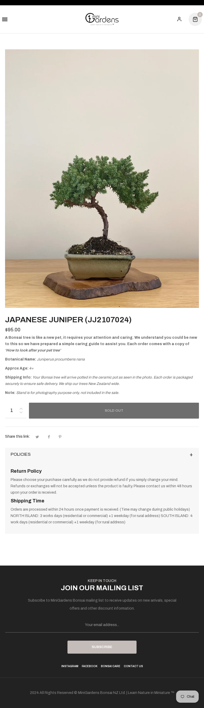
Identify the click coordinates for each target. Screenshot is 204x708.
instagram (69, 666)
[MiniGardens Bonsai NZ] (102, 19)
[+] (21, 407)
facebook (89, 666)
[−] (21, 413)
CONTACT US (133, 666)
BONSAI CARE (110, 666)
